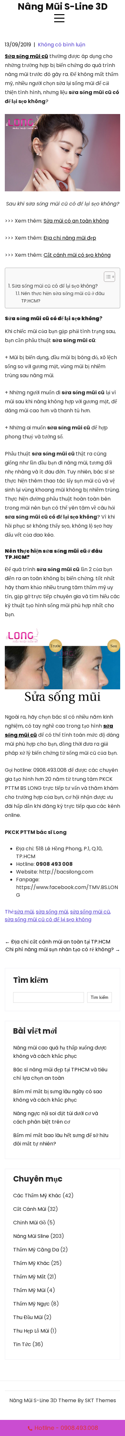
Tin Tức (22, 1344)
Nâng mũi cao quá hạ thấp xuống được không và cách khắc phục (60, 1052)
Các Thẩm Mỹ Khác (37, 1195)
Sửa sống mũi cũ (26, 56)
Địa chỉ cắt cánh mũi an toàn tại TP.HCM (57, 941)
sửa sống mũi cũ (90, 911)
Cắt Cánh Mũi (29, 1209)
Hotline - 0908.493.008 (66, 1428)
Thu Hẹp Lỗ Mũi (31, 1331)
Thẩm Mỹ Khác (31, 1263)
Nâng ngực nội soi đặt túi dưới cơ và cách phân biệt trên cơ (55, 1117)
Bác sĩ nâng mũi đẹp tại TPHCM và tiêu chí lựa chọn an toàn (60, 1074)
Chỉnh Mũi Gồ (29, 1222)
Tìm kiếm (30, 980)
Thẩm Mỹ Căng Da (36, 1249)
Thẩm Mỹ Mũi (29, 1290)
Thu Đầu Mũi (28, 1317)
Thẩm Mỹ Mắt (29, 1276)
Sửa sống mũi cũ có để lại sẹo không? (55, 285)
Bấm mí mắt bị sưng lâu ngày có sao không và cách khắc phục (57, 1096)
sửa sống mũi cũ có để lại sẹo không (48, 919)
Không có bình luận (61, 44)
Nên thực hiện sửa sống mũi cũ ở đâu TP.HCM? (62, 297)
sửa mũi (24, 911)
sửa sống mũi (52, 911)
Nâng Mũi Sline (31, 1236)
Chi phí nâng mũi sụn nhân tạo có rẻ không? (62, 949)
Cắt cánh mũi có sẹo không (77, 255)
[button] (106, 276)
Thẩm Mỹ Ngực (31, 1303)
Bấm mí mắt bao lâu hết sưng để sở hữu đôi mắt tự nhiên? (60, 1139)
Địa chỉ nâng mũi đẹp (70, 238)
